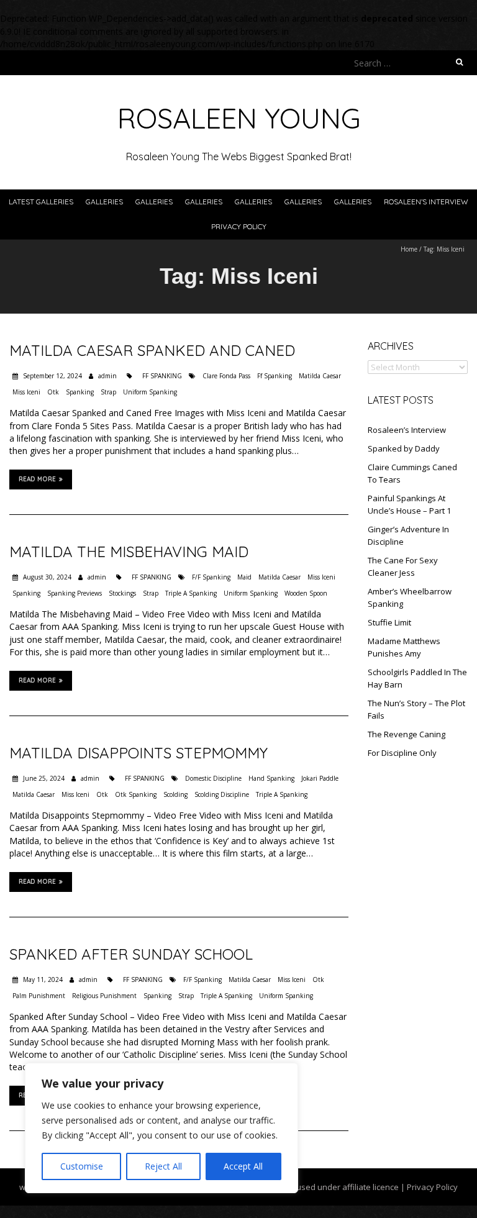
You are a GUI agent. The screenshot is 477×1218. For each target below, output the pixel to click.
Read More (37, 479)
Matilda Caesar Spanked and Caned (152, 350)
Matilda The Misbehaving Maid (128, 551)
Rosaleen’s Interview (426, 201)
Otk (53, 392)
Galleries (104, 201)
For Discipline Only (402, 752)
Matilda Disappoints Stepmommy (138, 752)
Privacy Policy (238, 226)
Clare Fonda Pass (226, 375)
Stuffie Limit (389, 622)
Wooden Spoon (305, 593)
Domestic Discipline (213, 778)
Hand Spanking (271, 778)
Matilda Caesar (320, 375)
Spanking (80, 392)
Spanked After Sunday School (131, 954)
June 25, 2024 (43, 778)
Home (409, 249)
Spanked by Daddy (404, 448)
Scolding (175, 794)
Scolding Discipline (221, 794)
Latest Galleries (41, 201)
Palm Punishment (38, 995)
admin (107, 375)
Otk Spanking (136, 794)
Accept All (243, 1166)
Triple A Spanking (191, 593)
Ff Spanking (274, 375)
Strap (108, 392)
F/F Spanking (211, 577)
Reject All (163, 1166)
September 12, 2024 (51, 375)
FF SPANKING (162, 375)
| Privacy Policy (428, 1187)
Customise (81, 1166)
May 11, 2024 (42, 979)
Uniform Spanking (150, 392)
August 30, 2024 (46, 577)
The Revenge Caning (406, 734)
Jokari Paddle (319, 778)
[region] (161, 1128)
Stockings (122, 593)
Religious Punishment (104, 995)
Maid (244, 577)
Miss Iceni (26, 392)
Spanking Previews (74, 593)
